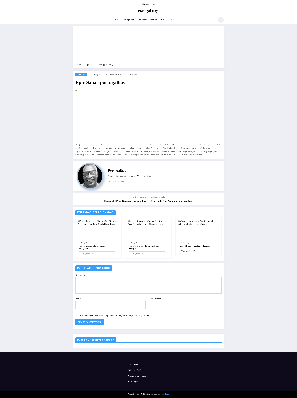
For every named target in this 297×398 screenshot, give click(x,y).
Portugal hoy (128, 20)
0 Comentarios (132, 75)
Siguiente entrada (158, 197)
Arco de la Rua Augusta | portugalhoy (171, 201)
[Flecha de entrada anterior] (76, 199)
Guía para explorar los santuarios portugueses (92, 247)
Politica (163, 20)
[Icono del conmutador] (75, 20)
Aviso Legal (133, 381)
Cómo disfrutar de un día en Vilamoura (194, 246)
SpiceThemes (165, 394)
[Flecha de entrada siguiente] (221, 199)
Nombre (78, 299)
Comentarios (80, 275)
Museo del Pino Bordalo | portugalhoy (125, 201)
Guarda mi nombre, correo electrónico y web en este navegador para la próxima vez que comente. (114, 316)
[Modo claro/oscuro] (221, 20)
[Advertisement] (148, 46)
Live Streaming (134, 364)
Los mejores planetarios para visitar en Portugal (144, 247)
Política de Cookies (136, 370)
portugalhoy (97, 75)
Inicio (117, 20)
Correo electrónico (155, 299)
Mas (172, 20)
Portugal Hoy (148, 11)
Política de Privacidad (137, 376)
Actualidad (142, 20)
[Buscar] (213, 20)
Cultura (153, 20)
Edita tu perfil (142, 176)
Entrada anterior (139, 197)
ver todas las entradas (117, 182)
